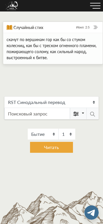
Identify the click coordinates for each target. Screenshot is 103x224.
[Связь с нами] (91, 212)
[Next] (95, 27)
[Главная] (11, 5)
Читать (51, 147)
